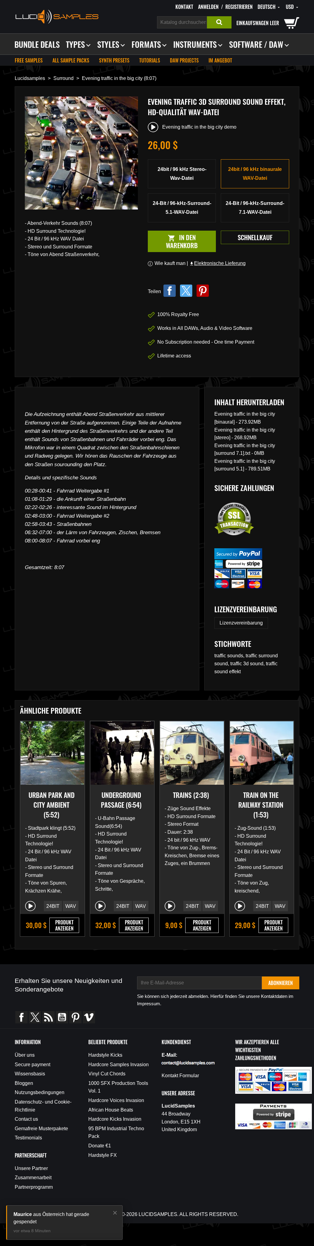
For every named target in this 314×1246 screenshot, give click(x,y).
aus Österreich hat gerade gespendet (51, 1218)
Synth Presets (114, 60)
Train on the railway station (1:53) (260, 804)
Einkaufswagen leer (257, 23)
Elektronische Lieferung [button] (217, 263)
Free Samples (29, 60)
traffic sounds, (230, 655)
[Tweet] (186, 291)
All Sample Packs (70, 60)
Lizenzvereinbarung (241, 622)
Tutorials (149, 60)
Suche (219, 22)
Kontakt (184, 6)
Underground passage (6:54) (121, 800)
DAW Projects (184, 60)
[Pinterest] (203, 291)
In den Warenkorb (173, 241)
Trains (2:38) (191, 795)
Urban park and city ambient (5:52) (52, 804)
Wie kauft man (170, 263)
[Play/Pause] (30, 906)
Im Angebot (220, 60)
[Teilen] (169, 291)
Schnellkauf (255, 237)
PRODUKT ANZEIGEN (64, 925)
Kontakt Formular (180, 1075)
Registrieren (239, 6)
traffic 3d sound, (248, 663)
